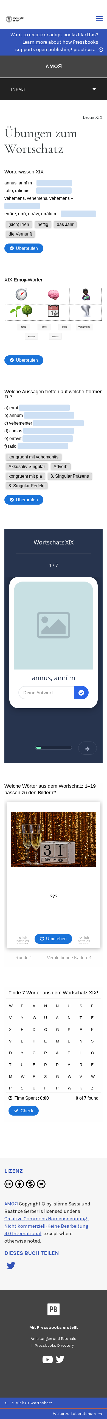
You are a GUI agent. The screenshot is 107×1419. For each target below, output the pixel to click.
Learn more (34, 42)
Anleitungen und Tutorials (53, 1338)
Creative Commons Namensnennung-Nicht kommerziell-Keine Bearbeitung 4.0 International (46, 1226)
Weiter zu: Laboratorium (75, 1413)
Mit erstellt (53, 1327)
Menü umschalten (99, 18)
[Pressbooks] (53, 1310)
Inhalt (18, 89)
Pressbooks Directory (54, 1345)
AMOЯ (54, 66)
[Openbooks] (15, 18)
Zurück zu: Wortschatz (31, 1403)
